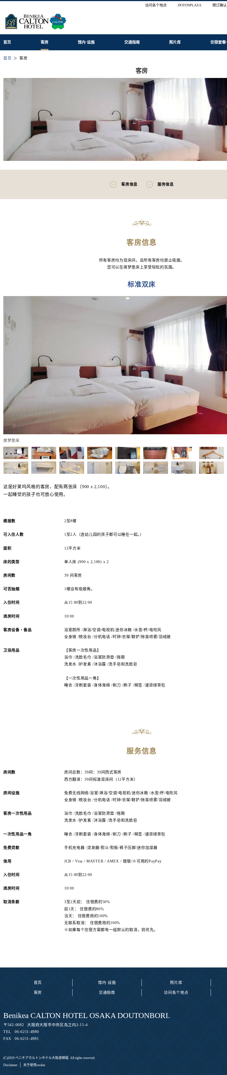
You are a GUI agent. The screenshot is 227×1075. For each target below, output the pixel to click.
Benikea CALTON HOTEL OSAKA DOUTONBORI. (86, 1015)
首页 (38, 982)
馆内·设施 (107, 982)
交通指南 (107, 992)
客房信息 (129, 184)
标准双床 (142, 284)
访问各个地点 (176, 992)
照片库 (176, 982)
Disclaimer (10, 1065)
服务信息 (166, 184)
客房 (38, 992)
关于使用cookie (34, 1065)
